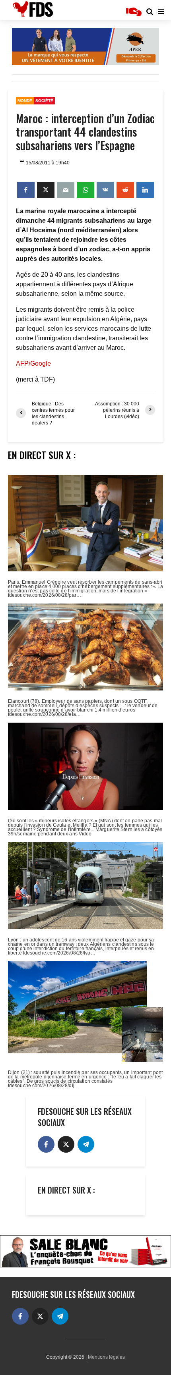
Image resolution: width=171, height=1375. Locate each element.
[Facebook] (46, 1144)
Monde (24, 100)
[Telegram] (86, 1144)
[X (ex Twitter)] (66, 1144)
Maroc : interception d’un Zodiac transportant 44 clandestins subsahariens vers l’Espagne (85, 132)
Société (44, 100)
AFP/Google (33, 363)
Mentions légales (106, 1357)
